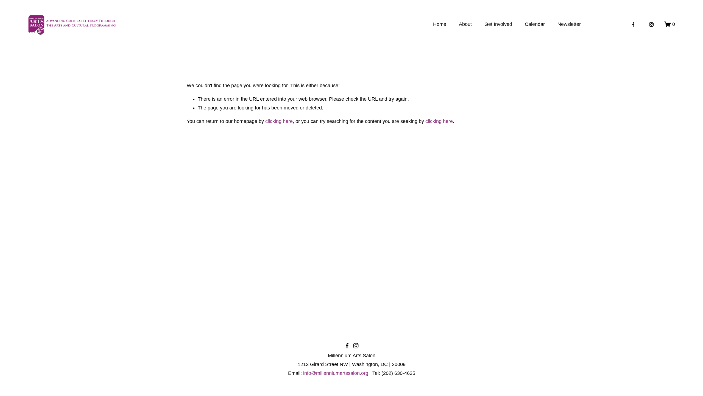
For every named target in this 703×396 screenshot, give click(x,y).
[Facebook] (633, 24)
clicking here (279, 121)
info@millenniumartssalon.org (335, 373)
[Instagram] (651, 24)
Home (439, 24)
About (465, 24)
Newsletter (569, 24)
